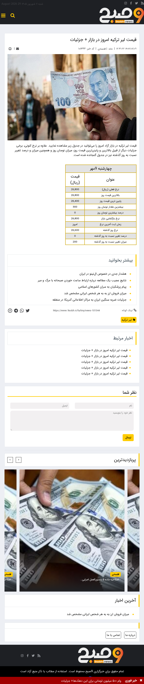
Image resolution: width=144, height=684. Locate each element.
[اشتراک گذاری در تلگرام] (16, 311)
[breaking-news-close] (141, 680)
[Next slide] (10, 460)
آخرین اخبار (125, 600)
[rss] (142, 4)
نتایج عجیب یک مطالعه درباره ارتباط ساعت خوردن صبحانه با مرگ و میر (82, 280)
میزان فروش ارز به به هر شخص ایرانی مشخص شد (95, 293)
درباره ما (130, 635)
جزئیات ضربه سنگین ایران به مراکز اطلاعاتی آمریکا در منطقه (89, 300)
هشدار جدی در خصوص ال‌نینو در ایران (103, 274)
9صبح (89, 671)
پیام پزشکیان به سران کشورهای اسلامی (102, 287)
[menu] (3, 15)
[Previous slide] (18, 460)
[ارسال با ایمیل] (17, 48)
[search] (12, 15)
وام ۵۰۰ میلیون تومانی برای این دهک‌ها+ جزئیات (91, 681)
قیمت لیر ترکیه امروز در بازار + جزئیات (104, 350)
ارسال (128, 438)
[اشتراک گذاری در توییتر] (28, 311)
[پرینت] (10, 48)
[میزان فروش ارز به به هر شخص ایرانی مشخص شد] (72, 530)
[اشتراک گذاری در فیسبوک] (10, 310)
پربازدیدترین (125, 459)
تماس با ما (113, 635)
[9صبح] (122, 15)
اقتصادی (115, 574)
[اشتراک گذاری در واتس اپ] (22, 310)
